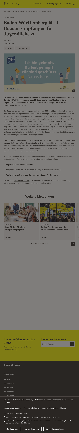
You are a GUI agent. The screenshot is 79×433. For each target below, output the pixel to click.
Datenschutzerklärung (57, 408)
